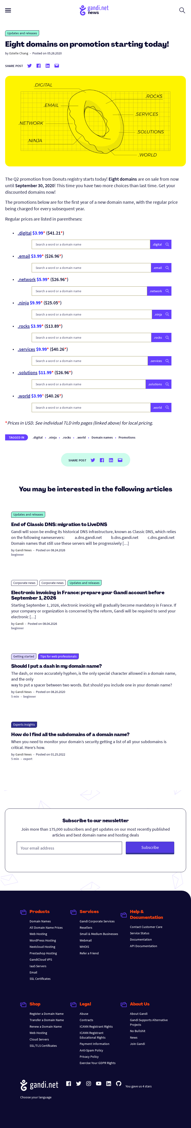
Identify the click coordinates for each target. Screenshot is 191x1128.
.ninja (23, 303)
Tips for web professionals (58, 656)
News (133, 1037)
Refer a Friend (89, 953)
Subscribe (150, 847)
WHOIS (84, 947)
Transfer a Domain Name (47, 1020)
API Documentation (143, 946)
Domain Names (40, 921)
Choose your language (35, 1097)
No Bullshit (137, 1031)
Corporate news (24, 583)
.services (26, 349)
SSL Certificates (40, 979)
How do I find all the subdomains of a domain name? (70, 735)
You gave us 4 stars (139, 1086)
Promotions (127, 437)
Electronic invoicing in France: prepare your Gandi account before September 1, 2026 (87, 596)
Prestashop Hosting (43, 953)
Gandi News (23, 550)
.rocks (24, 326)
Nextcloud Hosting (42, 947)
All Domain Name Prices (46, 927)
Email (33, 972)
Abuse (84, 1014)
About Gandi (138, 1014)
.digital (24, 233)
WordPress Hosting (43, 940)
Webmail (86, 940)
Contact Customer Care (146, 927)
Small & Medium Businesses (99, 934)
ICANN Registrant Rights (96, 1026)
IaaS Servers (38, 966)
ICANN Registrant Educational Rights (93, 1035)
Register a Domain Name (47, 1014)
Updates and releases (22, 33)
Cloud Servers (39, 1039)
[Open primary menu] (8, 10)
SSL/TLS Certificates (43, 1046)
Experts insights (24, 724)
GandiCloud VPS (41, 959)
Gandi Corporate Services (97, 921)
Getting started (23, 656)
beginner (17, 554)
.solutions (28, 372)
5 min (15, 696)
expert (27, 759)
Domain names (102, 437)
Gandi (19, 624)
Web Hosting (38, 934)
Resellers (86, 927)
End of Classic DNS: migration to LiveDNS (59, 525)
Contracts (86, 1020)
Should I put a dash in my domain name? (56, 666)
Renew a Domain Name (46, 1026)
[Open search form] (182, 10)
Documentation (141, 939)
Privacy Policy (89, 1056)
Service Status (139, 933)
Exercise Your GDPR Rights (98, 1063)
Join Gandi (137, 1044)
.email (24, 256)
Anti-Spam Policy (91, 1050)
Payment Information (94, 1044)
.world (24, 396)
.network (27, 279)
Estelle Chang (18, 53)
